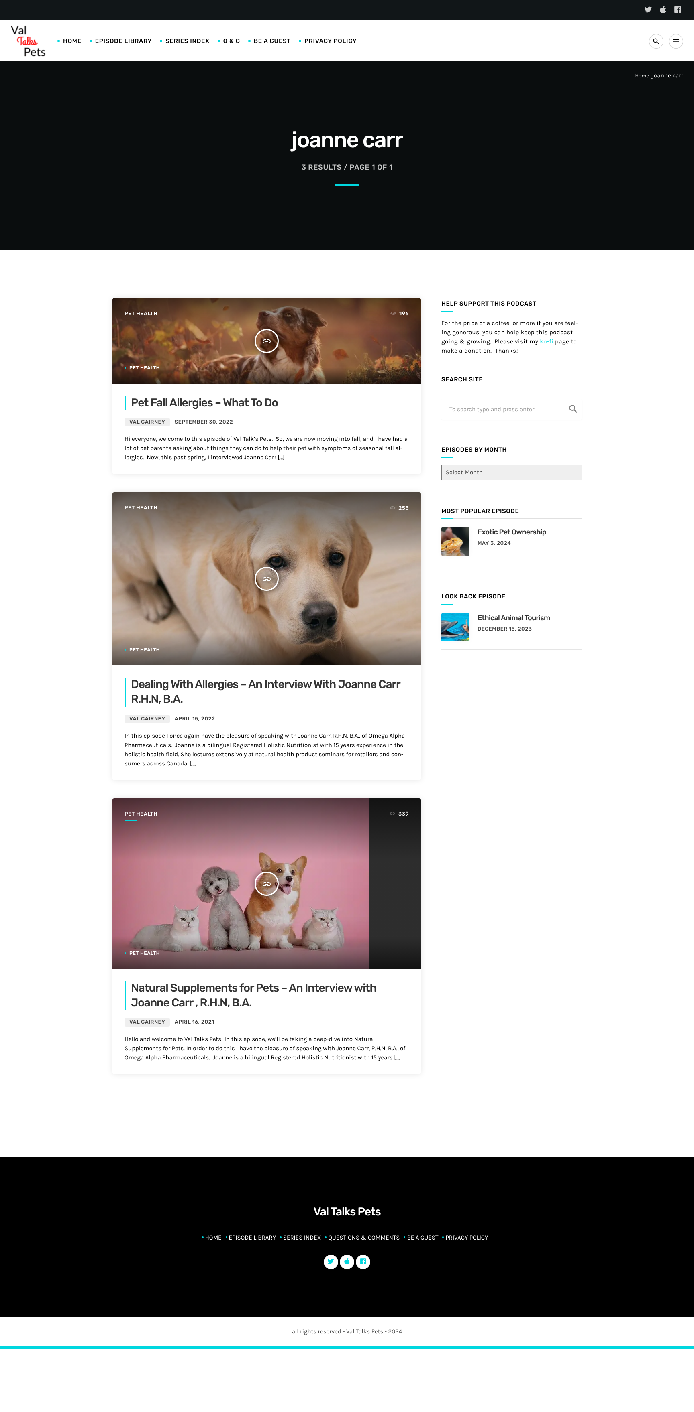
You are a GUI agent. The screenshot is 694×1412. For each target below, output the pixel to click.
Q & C (231, 41)
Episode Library (123, 41)
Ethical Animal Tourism (514, 617)
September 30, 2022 (204, 422)
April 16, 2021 (194, 1022)
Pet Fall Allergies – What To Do (204, 403)
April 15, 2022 (195, 719)
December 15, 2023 (505, 629)
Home (72, 41)
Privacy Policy (330, 41)
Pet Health (141, 314)
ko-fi (546, 341)
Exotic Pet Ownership (512, 531)
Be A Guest (272, 41)
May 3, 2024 (494, 543)
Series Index (187, 41)
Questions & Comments (364, 1237)
